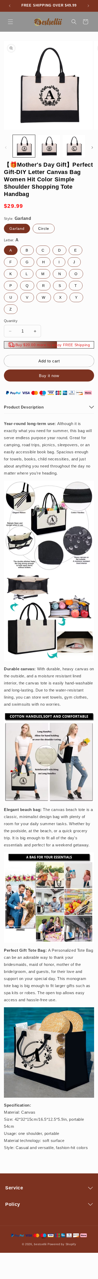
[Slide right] (92, 147)
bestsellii (40, 1244)
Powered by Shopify (62, 1244)
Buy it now (49, 375)
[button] (10, 22)
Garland (17, 228)
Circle (43, 228)
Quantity (11, 321)
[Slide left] (5, 147)
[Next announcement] (88, 6)
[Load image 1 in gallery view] (24, 146)
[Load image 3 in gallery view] (74, 146)
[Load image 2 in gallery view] (49, 146)
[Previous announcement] (9, 6)
